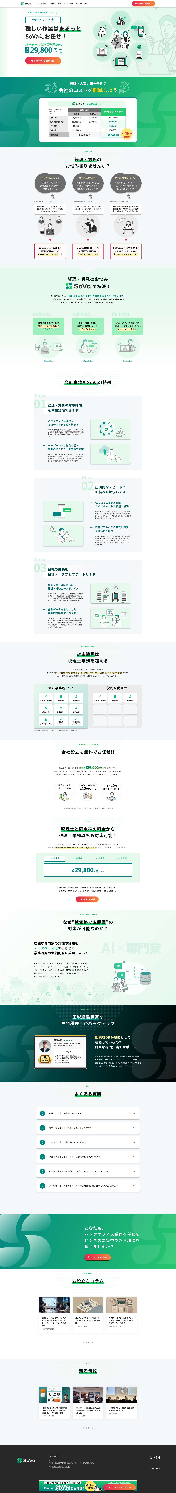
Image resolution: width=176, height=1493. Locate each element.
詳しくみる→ (48, 361)
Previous (43, 16)
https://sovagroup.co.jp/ (61, 1466)
